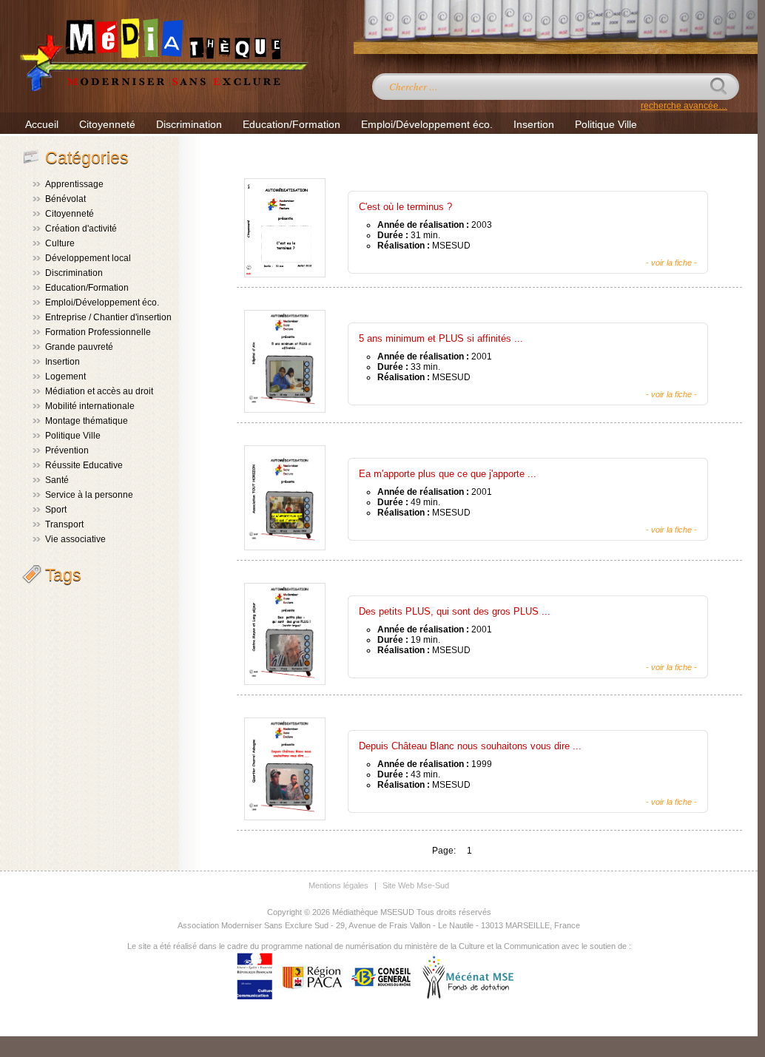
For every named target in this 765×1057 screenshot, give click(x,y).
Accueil (41, 124)
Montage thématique (86, 421)
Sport (56, 509)
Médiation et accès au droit (99, 391)
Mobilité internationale (90, 406)
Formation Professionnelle (98, 332)
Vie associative (75, 539)
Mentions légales (338, 885)
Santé (57, 480)
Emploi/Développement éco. (427, 124)
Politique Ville (606, 124)
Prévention (67, 450)
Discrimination (189, 124)
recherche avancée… (684, 106)
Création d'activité (81, 228)
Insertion (533, 124)
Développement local (88, 258)
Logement (65, 376)
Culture (60, 243)
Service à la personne (89, 495)
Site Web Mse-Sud (415, 885)
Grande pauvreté (79, 347)
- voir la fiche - (671, 262)
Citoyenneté (107, 124)
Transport (64, 524)
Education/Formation (291, 124)
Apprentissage (74, 184)
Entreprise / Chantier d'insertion (108, 317)
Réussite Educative (84, 465)
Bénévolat (65, 199)
